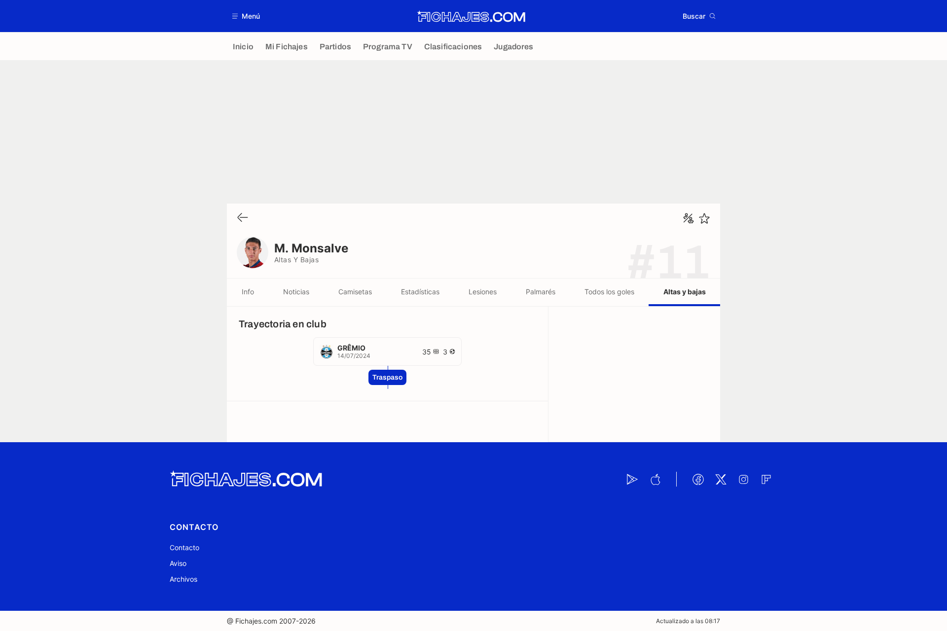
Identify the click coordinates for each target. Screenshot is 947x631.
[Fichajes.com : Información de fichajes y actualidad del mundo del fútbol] (471, 16)
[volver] (243, 218)
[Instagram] (743, 479)
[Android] (632, 479)
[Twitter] (720, 479)
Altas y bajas (684, 291)
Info (248, 291)
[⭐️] (704, 218)
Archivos (183, 579)
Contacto (184, 547)
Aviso (178, 563)
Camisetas (355, 291)
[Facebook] (698, 479)
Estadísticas (420, 291)
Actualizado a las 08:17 (688, 621)
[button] (246, 16)
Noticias (296, 291)
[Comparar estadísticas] (688, 218)
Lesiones (483, 291)
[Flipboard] (766, 479)
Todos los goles (609, 291)
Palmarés (540, 291)
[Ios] (655, 479)
